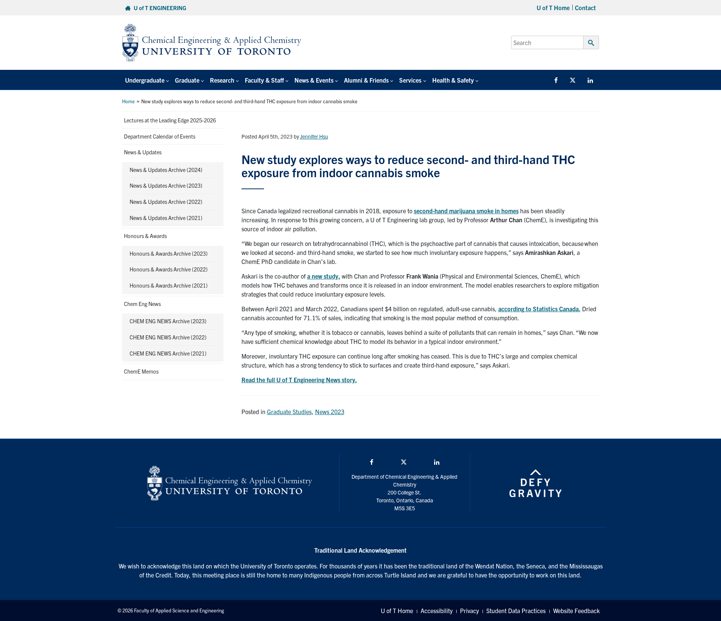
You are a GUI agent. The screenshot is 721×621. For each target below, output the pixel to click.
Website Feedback (576, 610)
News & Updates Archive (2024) (166, 169)
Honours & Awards (145, 235)
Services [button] (410, 80)
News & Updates (142, 152)
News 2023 (329, 411)
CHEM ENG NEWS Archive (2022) (168, 337)
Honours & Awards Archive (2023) (169, 253)
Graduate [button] (187, 80)
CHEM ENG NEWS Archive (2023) (168, 321)
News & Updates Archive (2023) (166, 185)
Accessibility (437, 610)
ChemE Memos (141, 371)
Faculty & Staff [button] (264, 80)
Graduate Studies (289, 411)
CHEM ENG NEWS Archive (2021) (168, 353)
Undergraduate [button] (144, 80)
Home (128, 101)
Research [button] (222, 80)
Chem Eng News (142, 303)
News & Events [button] (313, 80)
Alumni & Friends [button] (366, 80)
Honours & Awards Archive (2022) (169, 269)
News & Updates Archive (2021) (166, 217)
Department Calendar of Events (159, 136)
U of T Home (553, 7)
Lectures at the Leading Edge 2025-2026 (170, 120)
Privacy (469, 610)
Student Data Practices (516, 610)
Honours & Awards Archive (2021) (169, 285)
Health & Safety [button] (453, 80)
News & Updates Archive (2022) (166, 201)
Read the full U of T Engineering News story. (299, 379)
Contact (585, 7)
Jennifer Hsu (314, 136)
